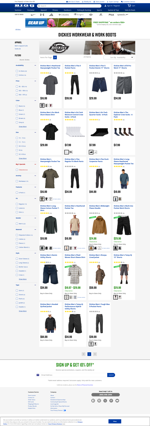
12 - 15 (24, 142)
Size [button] (17, 132)
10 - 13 (24, 138)
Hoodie (24, 307)
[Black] (71, 152)
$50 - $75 (25, 95)
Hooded (25, 271)
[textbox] (75, 375)
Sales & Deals (130, 10)
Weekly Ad (87, 2)
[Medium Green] (120, 199)
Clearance (25, 170)
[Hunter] (46, 105)
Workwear (26, 181)
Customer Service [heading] (33, 392)
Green (24, 114)
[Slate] (91, 344)
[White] (66, 152)
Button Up (26, 267)
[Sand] (66, 248)
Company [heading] (54, 392)
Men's (24, 224)
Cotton (24, 239)
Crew (24, 275)
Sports (99, 10)
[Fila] (111, 14)
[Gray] (50, 199)
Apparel (44, 10)
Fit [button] (17, 198)
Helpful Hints (32, 408)
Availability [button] (20, 65)
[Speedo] (123, 14)
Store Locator (99, 2)
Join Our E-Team (73, 2)
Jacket (24, 303)
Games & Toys (113, 10)
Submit (111, 375)
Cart (134, 6)
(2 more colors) (57, 248)
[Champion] (79, 14)
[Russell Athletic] (101, 14)
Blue (24, 110)
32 (23, 150)
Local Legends (55, 404)
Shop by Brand (19, 14)
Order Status (32, 400)
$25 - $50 (26, 91)
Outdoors (67, 10)
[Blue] (115, 199)
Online (25, 75)
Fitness (55, 10)
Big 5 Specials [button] (20, 164)
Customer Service (129, 2)
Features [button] (19, 187)
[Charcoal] (42, 105)
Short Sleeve (26, 259)
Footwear (31, 10)
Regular (25, 204)
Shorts (24, 295)
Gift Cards (31, 402)
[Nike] (34, 14)
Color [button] (18, 100)
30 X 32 (25, 146)
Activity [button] (18, 176)
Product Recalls (32, 406)
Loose (24, 208)
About (52, 395)
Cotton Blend (26, 247)
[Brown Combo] (71, 297)
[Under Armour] (42, 14)
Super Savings (114, 2)
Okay (115, 421)
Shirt (24, 291)
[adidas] (51, 14)
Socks (18, 49)
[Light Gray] (99, 248)
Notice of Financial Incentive (85, 385)
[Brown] (91, 248)
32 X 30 (25, 154)
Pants (24, 299)
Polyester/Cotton (28, 235)
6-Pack (24, 193)
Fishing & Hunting (84, 10)
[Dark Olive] (42, 199)
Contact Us (31, 397)
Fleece (24, 243)
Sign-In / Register (113, 6)
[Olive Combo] (66, 297)
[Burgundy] (50, 105)
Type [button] (17, 285)
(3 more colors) (81, 248)
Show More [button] (23, 126)
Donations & (58, 400)
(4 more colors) (57, 199)
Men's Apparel (21, 46)
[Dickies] (90, 14)
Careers (53, 397)
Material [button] (19, 229)
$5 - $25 (25, 86)
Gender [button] (18, 218)
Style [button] (17, 253)
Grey (24, 122)
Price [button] (17, 81)
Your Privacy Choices (55, 424)
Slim (24, 212)
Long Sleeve (26, 263)
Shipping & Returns (33, 404)
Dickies (18, 29)
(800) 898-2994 (105, 394)
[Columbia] (63, 14)
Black (24, 106)
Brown (24, 118)
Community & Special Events (59, 402)
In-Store (25, 71)
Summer (18, 10)
